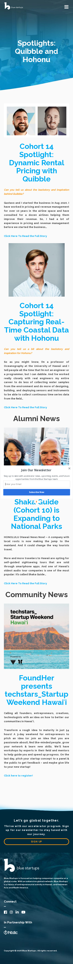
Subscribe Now (36, 492)
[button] (36, 470)
